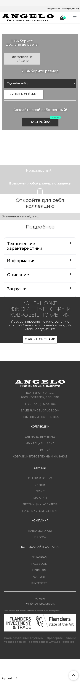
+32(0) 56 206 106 (53, 9)
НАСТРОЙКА (40, 122)
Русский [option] (7, 678)
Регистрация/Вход (70, 9)
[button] (74, 17)
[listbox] (10, 678)
